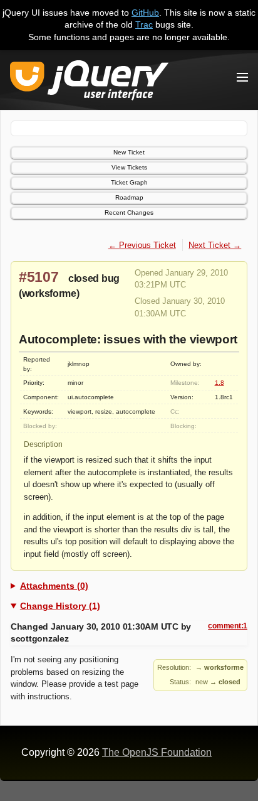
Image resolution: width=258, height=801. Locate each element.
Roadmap (129, 197)
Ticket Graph (129, 182)
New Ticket (129, 152)
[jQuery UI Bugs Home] (89, 82)
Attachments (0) (54, 586)
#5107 (39, 277)
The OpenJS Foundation (157, 752)
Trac (144, 24)
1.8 (219, 382)
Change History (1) (60, 606)
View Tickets (129, 167)
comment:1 (227, 625)
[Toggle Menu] (242, 77)
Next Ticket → (214, 245)
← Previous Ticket (142, 245)
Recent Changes (129, 212)
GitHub (145, 13)
